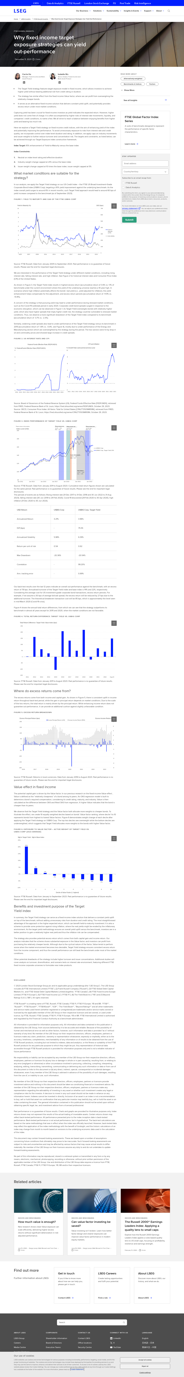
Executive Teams (53, 1347)
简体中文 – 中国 (149, 1347)
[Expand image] (114, 206)
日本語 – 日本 (148, 1342)
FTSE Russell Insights (41, 19)
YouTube (117, 1347)
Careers (17, 1342)
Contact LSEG (84, 1338)
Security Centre (85, 1347)
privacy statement (130, 208)
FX (114, 3)
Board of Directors (54, 1342)
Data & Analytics (55, 3)
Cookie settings (145, 1372)
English (145, 1338)
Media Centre (20, 1347)
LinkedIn (117, 1338)
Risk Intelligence (142, 3)
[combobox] (145, 171)
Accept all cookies (145, 1360)
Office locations (85, 1342)
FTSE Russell (73, 3)
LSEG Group (19, 1338)
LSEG (36, 3)
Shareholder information (56, 1338)
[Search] (169, 11)
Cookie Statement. (77, 1369)
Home (16, 19)
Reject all (145, 1366)
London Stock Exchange (96, 3)
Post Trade (125, 3)
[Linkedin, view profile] (24, 82)
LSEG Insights (26, 19)
